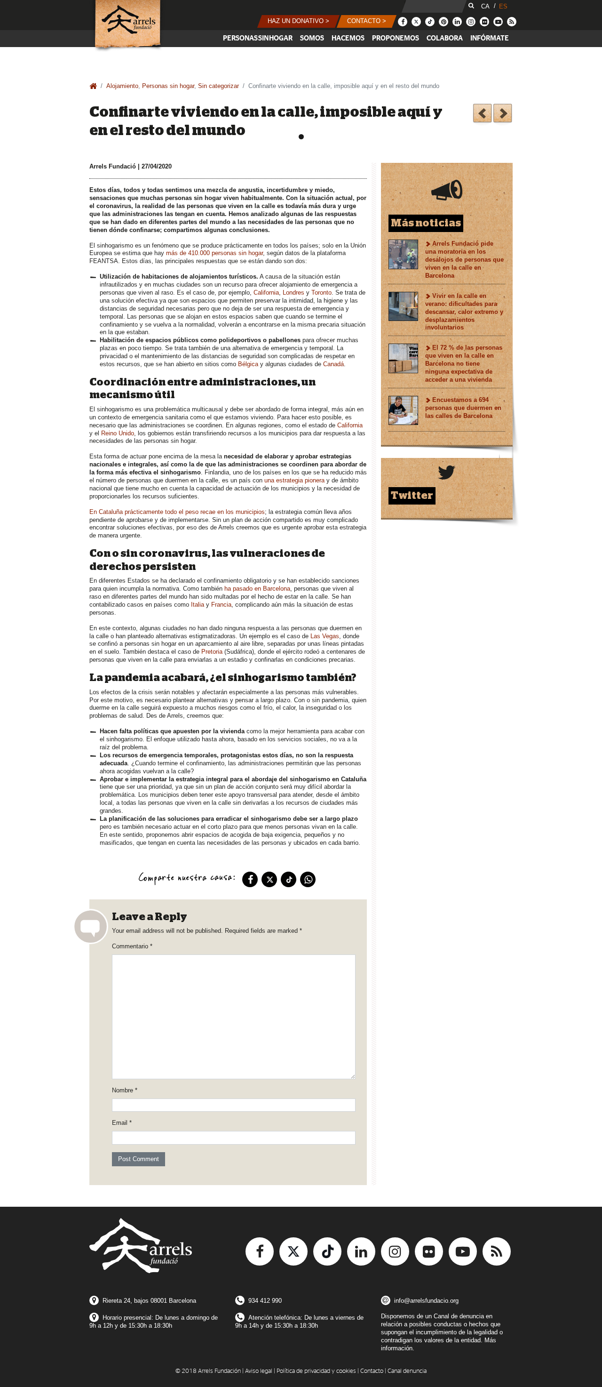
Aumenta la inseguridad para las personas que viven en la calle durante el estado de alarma (482, 115)
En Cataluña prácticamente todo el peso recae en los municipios (177, 511)
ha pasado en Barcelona (257, 588)
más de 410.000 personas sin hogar (214, 253)
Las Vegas (324, 636)
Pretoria (211, 651)
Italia (197, 604)
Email (122, 1122)
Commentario (132, 946)
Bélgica (248, 364)
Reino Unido (117, 433)
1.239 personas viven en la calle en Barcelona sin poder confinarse (502, 115)
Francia (221, 604)
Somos (312, 38)
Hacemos (348, 38)
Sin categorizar (218, 85)
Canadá (333, 364)
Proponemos (395, 38)
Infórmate (489, 38)
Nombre (124, 1090)
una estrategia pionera (294, 480)
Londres (293, 292)
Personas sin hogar (258, 38)
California (266, 292)
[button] (298, 21)
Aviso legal (258, 1371)
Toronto (321, 292)
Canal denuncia (407, 1371)
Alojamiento (122, 85)
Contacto (371, 1371)
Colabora (445, 38)
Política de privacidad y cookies (316, 1371)
